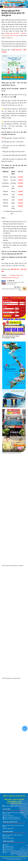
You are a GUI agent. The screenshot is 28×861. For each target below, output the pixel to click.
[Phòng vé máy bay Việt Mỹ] (14, 7)
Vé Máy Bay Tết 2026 (9, 337)
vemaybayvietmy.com (16, 275)
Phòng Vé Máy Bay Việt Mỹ (15, 859)
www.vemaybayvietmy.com (14, 819)
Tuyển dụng (6, 851)
